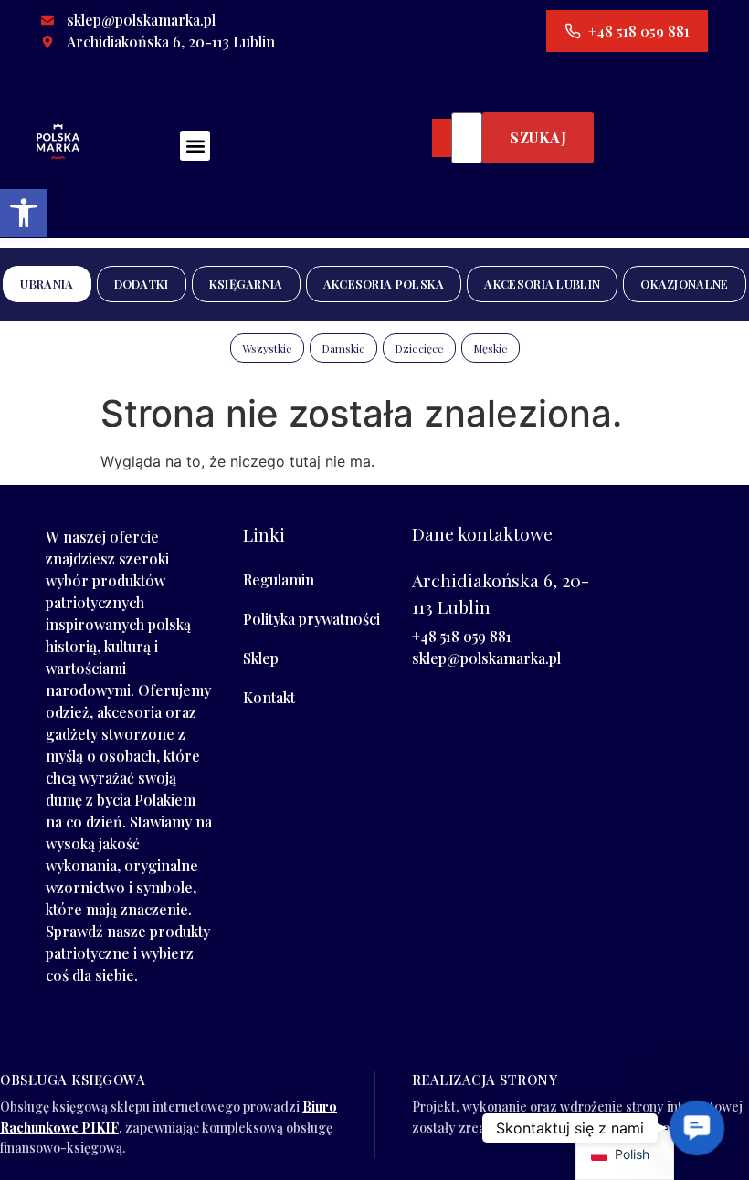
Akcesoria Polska (384, 283)
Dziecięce (419, 348)
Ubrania (46, 283)
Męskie (490, 348)
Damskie (343, 348)
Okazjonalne (684, 283)
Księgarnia (246, 283)
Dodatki (141, 283)
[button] (23, 213)
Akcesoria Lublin (542, 283)
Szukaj (538, 137)
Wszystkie (267, 348)
